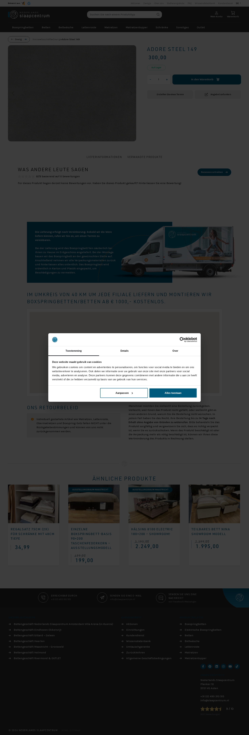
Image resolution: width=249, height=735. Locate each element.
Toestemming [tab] (74, 350)
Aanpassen (122, 392)
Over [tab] (175, 350)
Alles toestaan (173, 392)
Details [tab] (124, 350)
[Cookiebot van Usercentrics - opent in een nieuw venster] (182, 339)
